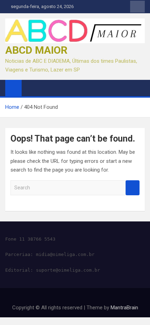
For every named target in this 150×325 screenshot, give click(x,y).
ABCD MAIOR (36, 50)
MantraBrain (124, 307)
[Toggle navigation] (30, 88)
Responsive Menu (137, 7)
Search (133, 187)
